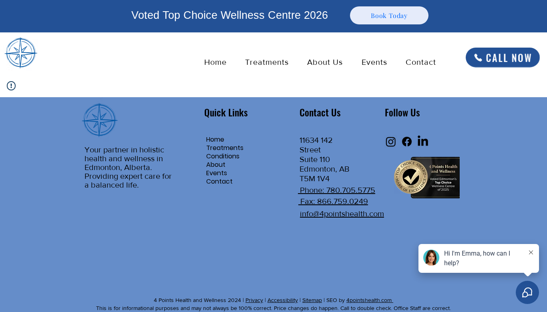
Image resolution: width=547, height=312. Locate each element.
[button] (267, 62)
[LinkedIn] (422, 141)
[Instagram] (390, 141)
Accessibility (282, 300)
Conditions (222, 156)
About (215, 164)
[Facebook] (406, 141)
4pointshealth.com (369, 300)
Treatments (224, 148)
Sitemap (312, 300)
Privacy (254, 300)
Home (215, 139)
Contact (219, 181)
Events (216, 173)
